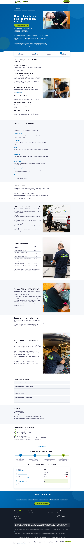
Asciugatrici (17, 154)
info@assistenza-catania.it (23, 477)
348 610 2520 (21, 470)
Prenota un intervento (22, 481)
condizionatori (33, 38)
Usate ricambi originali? (19, 393)
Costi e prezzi (59, 515)
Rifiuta (57, 541)
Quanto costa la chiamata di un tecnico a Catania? (24, 382)
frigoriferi (21, 38)
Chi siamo (59, 512)
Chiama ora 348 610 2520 (22, 25)
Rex (39, 91)
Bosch (21, 91)
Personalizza (62, 541)
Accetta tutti (68, 541)
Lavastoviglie (18, 133)
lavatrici (42, 36)
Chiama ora (67, 1)
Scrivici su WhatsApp (22, 474)
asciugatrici (27, 38)
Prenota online (24, 31)
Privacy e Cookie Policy (61, 516)
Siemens (25, 91)
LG (21, 92)
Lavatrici (16, 127)
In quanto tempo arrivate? (20, 390)
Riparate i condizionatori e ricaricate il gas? (23, 397)
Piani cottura (17, 175)
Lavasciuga (17, 161)
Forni (15, 147)
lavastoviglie (16, 38)
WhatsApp (18, 31)
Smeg (37, 91)
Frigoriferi (17, 140)
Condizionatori (18, 168)
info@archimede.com (61, 537)
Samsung (18, 92)
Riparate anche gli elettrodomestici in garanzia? (24, 386)
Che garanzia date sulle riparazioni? (22, 400)
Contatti (58, 514)
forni (24, 38)
